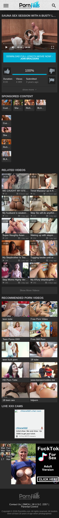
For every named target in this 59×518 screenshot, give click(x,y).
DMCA (26, 504)
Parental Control (29, 506)
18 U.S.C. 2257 (40, 504)
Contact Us (15, 504)
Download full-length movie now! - (29, 57)
